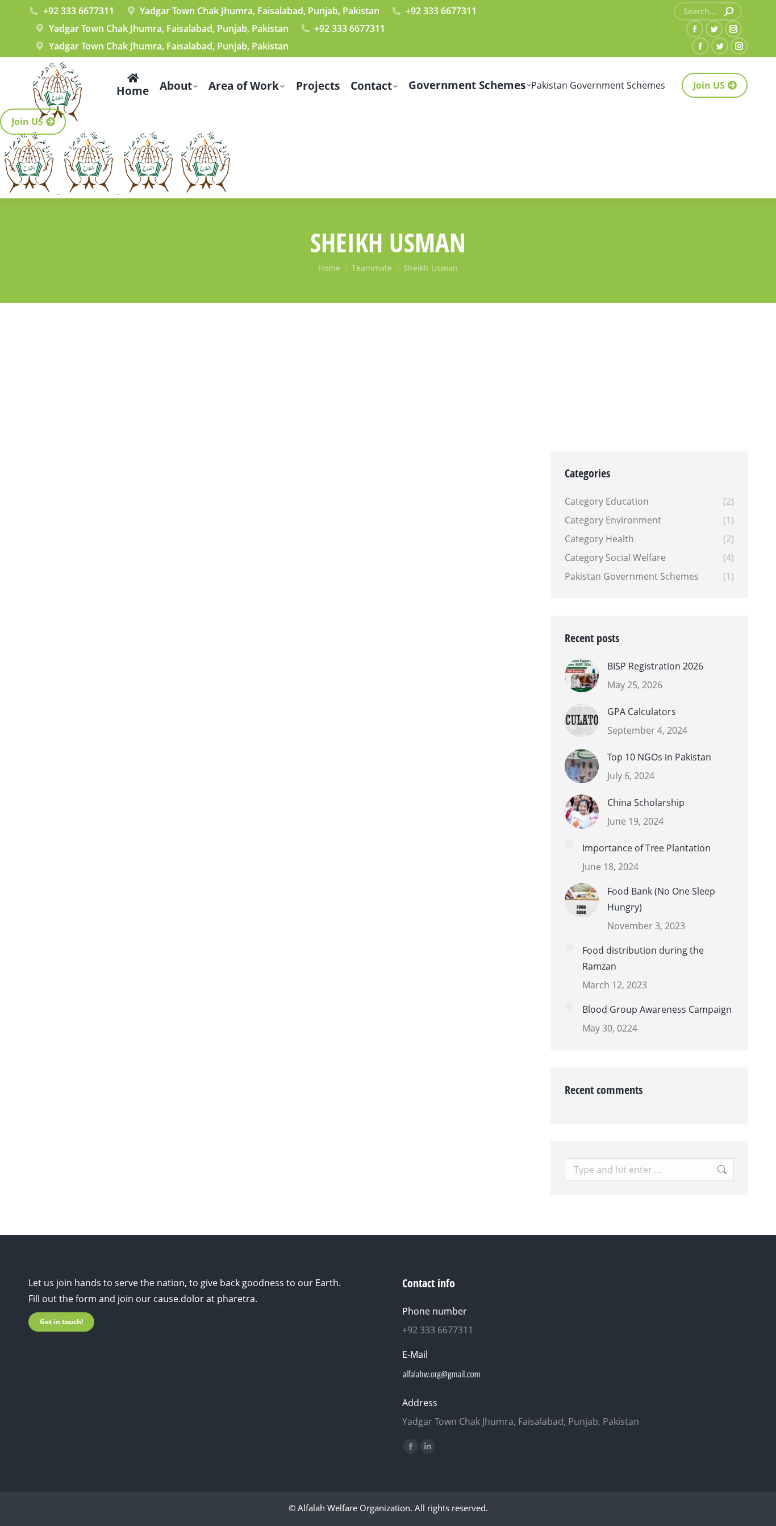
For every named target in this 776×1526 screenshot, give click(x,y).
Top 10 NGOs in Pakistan (659, 757)
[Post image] (582, 675)
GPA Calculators (641, 711)
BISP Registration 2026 (655, 666)
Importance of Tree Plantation (646, 848)
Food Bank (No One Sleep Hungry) (661, 899)
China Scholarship (646, 802)
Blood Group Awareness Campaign (657, 1009)
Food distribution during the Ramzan (643, 958)
